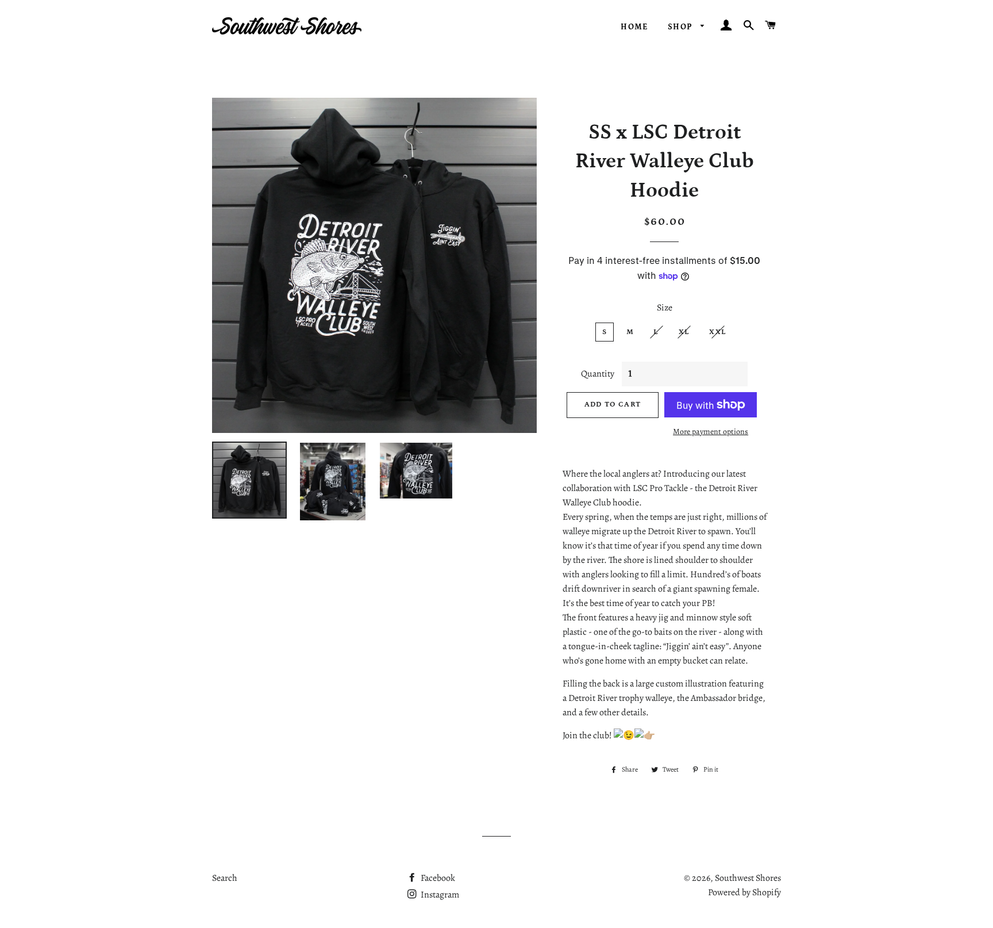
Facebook (437, 878)
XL (684, 332)
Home (635, 27)
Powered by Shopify (744, 892)
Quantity (597, 373)
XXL (717, 332)
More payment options (710, 431)
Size (664, 307)
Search (224, 878)
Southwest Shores (748, 878)
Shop (681, 27)
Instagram (439, 894)
